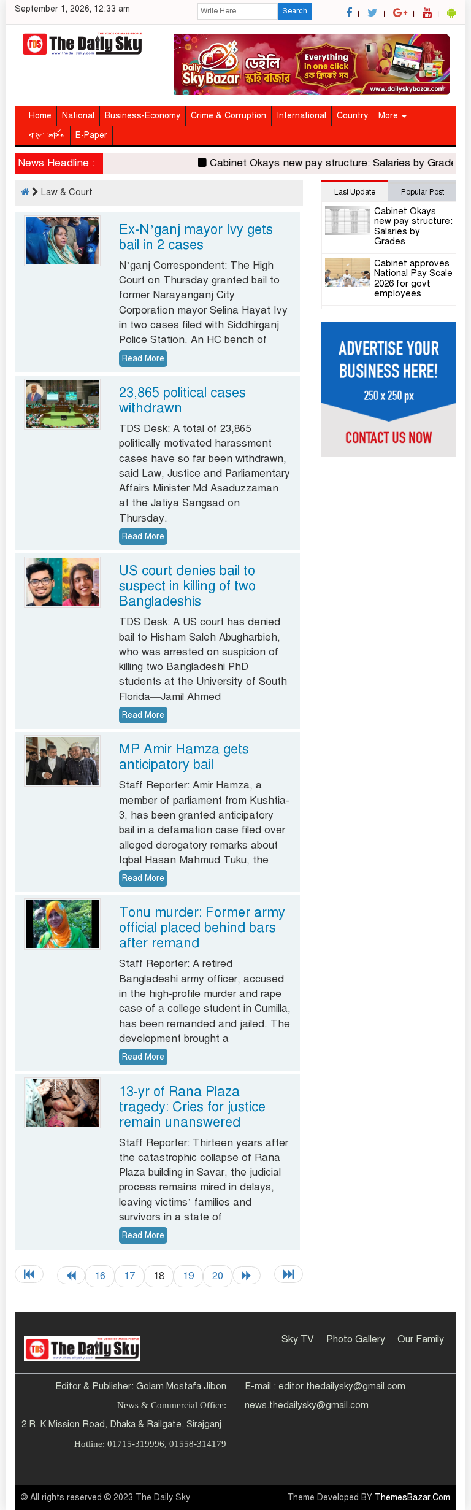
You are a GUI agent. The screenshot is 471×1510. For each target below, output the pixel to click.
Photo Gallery (355, 1339)
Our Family (420, 1339)
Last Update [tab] (354, 192)
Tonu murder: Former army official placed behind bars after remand (202, 927)
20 (217, 1275)
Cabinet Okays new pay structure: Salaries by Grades (325, 162)
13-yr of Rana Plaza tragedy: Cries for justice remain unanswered (192, 1106)
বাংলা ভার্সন (47, 135)
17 (129, 1275)
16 (99, 1275)
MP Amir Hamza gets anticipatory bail (184, 756)
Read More (143, 358)
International (301, 115)
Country (352, 115)
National (78, 115)
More (389, 115)
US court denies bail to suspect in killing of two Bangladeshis (187, 585)
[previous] (71, 1275)
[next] (246, 1275)
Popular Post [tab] (422, 192)
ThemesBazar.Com (412, 1497)
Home (40, 115)
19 (188, 1275)
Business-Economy (142, 115)
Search (294, 11)
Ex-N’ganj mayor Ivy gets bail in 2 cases (196, 237)
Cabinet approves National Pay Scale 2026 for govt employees (413, 278)
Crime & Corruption (228, 115)
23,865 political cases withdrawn (182, 400)
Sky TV (297, 1339)
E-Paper (91, 135)
